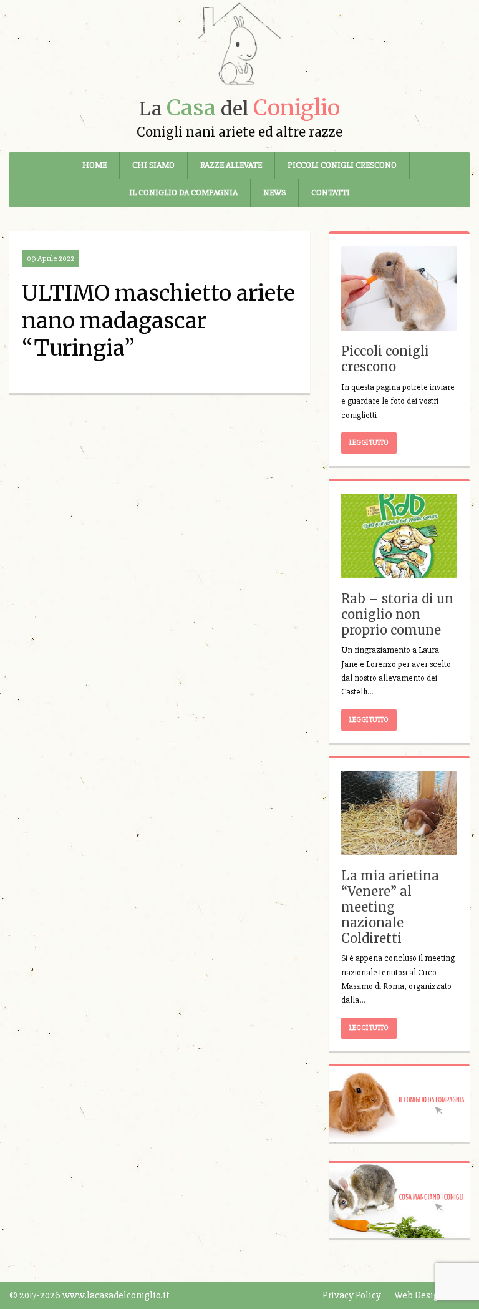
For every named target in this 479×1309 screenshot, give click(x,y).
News (274, 192)
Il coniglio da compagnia (183, 192)
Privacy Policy (351, 1295)
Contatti (330, 192)
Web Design (419, 1295)
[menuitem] (95, 165)
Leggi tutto (369, 442)
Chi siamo (153, 165)
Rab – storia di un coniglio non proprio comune (397, 614)
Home (94, 165)
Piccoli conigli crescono (342, 165)
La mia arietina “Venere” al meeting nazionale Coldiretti (390, 907)
